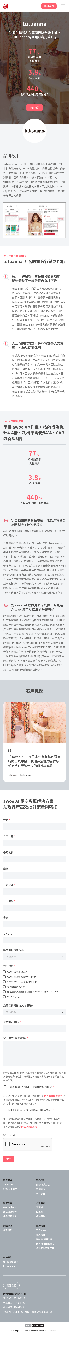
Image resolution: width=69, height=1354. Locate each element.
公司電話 (9, 901)
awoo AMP (8, 1184)
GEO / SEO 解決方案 (17, 971)
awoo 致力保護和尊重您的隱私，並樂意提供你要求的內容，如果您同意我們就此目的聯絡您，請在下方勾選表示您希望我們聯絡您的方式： (34, 1076)
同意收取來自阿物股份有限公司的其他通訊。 (31, 1087)
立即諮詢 (34, 107)
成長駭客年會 (10, 1211)
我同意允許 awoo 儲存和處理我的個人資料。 (31, 1110)
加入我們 (40, 1234)
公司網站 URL (12, 1022)
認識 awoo (41, 1230)
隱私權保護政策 (29, 1126)
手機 (5, 917)
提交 (8, 1158)
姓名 (6, 820)
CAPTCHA (9, 1135)
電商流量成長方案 (16, 986)
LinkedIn (11, 1266)
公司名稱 (9, 852)
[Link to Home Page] (5, 6)
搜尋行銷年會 (10, 1216)
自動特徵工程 (43, 1184)
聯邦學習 (40, 1193)
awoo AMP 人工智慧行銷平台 (22, 981)
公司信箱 (9, 836)
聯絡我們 (49, 6)
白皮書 (39, 1211)
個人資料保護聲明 (53, 1095)
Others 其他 (13, 996)
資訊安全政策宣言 (45, 1248)
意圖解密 (40, 1188)
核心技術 (40, 1179)
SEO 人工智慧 (10, 1188)
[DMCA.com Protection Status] (34, 1325)
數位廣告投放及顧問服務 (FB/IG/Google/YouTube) (33, 991)
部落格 (39, 1207)
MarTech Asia (10, 1207)
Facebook (12, 1261)
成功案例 (40, 1216)
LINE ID (8, 933)
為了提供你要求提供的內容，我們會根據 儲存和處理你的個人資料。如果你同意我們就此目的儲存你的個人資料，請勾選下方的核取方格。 (34, 1099)
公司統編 (9, 885)
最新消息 (7, 1230)
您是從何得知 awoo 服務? (19, 1005)
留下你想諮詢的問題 (15, 1038)
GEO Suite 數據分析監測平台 (21, 976)
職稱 (6, 869)
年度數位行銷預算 (14, 950)
